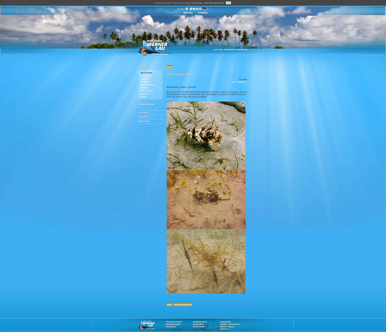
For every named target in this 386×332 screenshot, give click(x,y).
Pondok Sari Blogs (182, 304)
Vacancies (171, 327)
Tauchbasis (144, 79)
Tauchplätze (145, 82)
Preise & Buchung (147, 91)
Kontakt (143, 97)
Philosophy (198, 324)
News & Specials (146, 73)
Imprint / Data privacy (230, 324)
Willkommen (145, 76)
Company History (174, 322)
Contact (224, 329)
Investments (198, 327)
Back (169, 67)
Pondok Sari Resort (147, 85)
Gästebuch (144, 94)
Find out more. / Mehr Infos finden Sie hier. (208, 3)
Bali (233, 82)
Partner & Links (173, 324)
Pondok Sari (241, 50)
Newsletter (181, 9)
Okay (228, 3)
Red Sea (188, 12)
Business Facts (200, 322)
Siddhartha (229, 50)
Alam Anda (218, 50)
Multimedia (145, 88)
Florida (203, 12)
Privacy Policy (227, 327)
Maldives (172, 12)
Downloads (225, 322)
